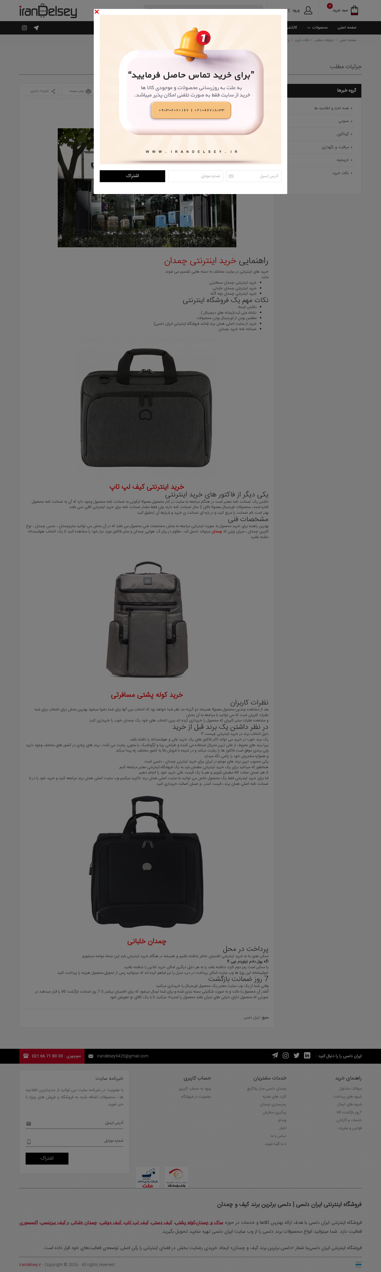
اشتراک (132, 176)
